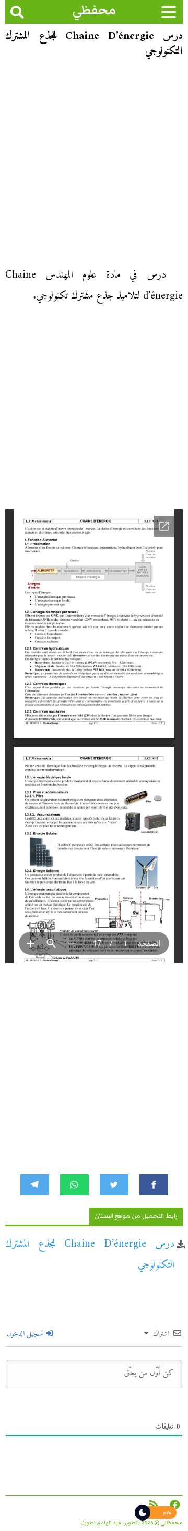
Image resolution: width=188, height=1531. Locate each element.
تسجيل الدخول (26, 1334)
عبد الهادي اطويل (101, 1522)
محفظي (94, 10)
